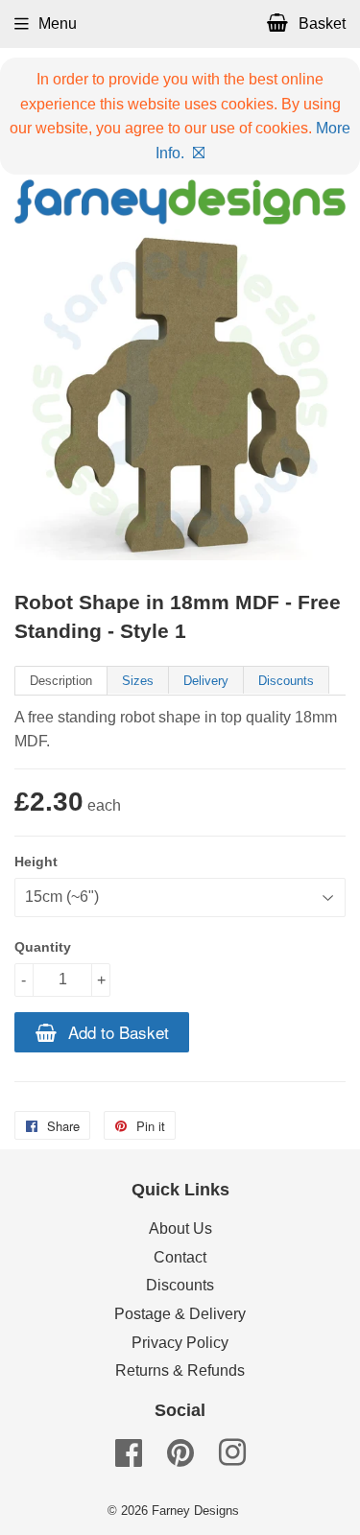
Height (36, 861)
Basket (320, 23)
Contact (180, 1257)
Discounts (286, 680)
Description (61, 680)
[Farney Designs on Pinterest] (180, 1459)
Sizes (138, 680)
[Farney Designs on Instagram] (232, 1459)
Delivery (205, 680)
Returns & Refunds (180, 1370)
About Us (180, 1228)
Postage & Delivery (180, 1314)
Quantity (42, 947)
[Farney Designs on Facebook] (128, 1459)
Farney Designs (195, 1510)
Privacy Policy (180, 1342)
